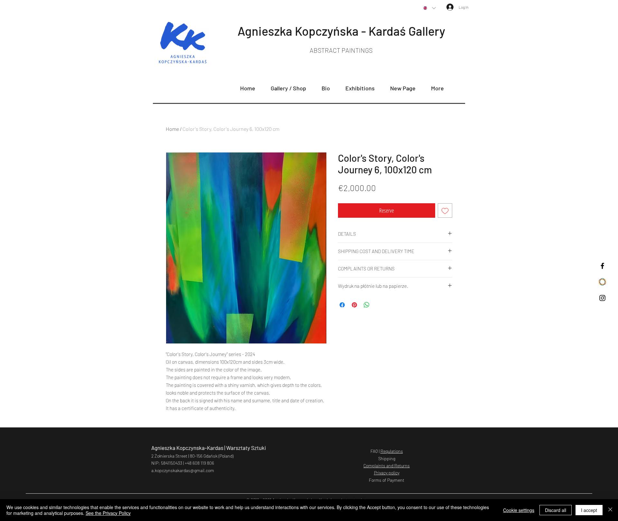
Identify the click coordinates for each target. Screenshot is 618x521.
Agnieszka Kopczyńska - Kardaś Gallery (341, 30)
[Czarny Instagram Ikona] (602, 298)
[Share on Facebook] (342, 305)
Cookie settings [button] (518, 510)
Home (172, 129)
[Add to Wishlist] (445, 210)
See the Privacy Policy (108, 513)
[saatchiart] (602, 282)
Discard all (555, 510)
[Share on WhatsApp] (366, 305)
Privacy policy (386, 472)
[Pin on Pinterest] (354, 305)
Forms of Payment (386, 480)
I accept (589, 510)
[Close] (610, 510)
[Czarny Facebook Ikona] (602, 266)
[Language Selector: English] (429, 8)
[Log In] (446, 7)
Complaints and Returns (386, 465)
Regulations (391, 451)
